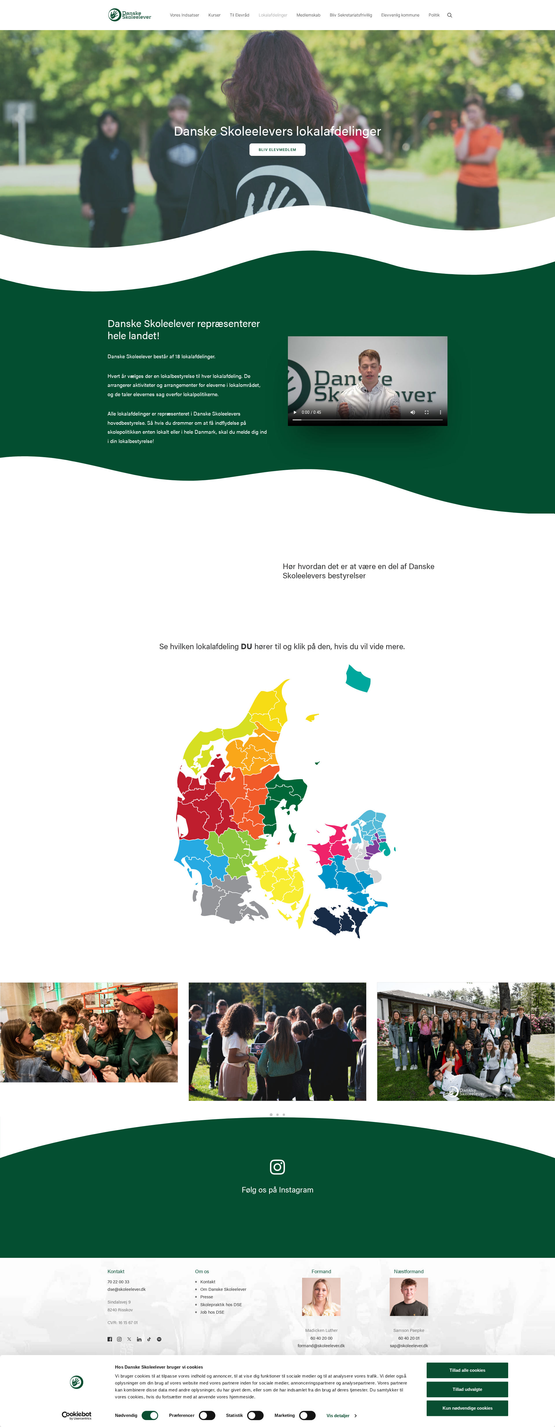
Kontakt (207, 1281)
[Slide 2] (277, 1114)
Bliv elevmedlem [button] (277, 149)
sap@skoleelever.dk (409, 1345)
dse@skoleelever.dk (127, 1289)
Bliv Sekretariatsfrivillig (351, 14)
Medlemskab (309, 14)
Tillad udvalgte (467, 1389)
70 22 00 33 (118, 1281)
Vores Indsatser (184, 14)
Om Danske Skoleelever (223, 1289)
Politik (434, 14)
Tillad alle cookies (467, 1370)
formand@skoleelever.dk (321, 1345)
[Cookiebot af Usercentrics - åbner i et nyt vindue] (76, 1415)
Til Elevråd (239, 14)
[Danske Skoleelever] (130, 15)
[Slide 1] (271, 1114)
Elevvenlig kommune (400, 14)
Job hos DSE (212, 1312)
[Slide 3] (284, 1114)
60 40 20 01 (408, 1338)
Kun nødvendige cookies (468, 1408)
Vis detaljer (338, 1415)
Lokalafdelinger (273, 14)
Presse (206, 1296)
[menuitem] (184, 15)
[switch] (207, 1415)
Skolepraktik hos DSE (221, 1304)
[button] (449, 15)
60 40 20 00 (321, 1338)
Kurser (214, 14)
